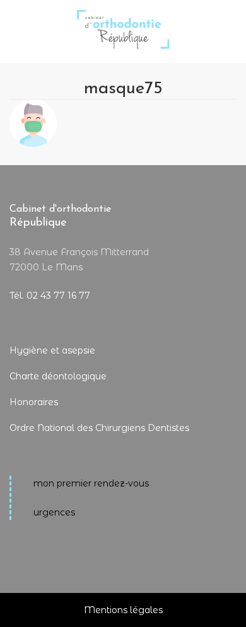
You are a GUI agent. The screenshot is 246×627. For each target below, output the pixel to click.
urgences (54, 512)
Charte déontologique (58, 376)
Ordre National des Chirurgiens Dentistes (99, 428)
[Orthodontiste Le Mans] (123, 20)
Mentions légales (123, 610)
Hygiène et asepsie (52, 350)
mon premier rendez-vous (91, 483)
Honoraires (33, 402)
